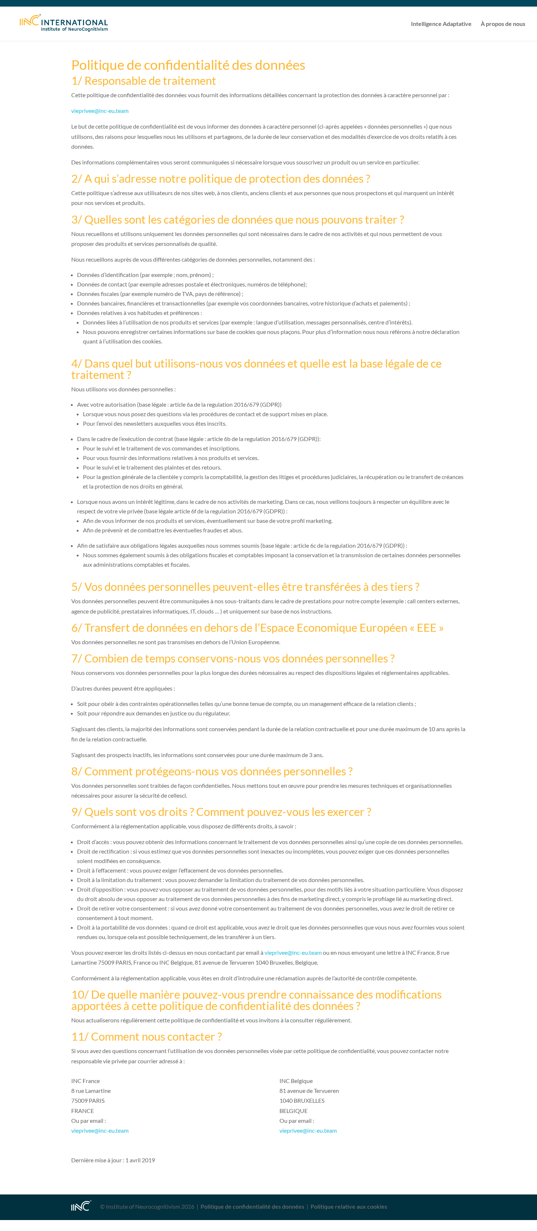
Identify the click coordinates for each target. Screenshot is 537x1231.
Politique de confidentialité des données (252, 1206)
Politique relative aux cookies (349, 1206)
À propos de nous (503, 24)
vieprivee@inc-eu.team (100, 110)
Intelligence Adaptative (441, 24)
